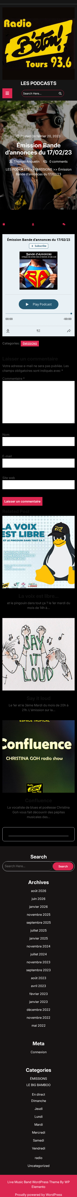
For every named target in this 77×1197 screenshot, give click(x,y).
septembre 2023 (38, 970)
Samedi (38, 1140)
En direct (38, 1094)
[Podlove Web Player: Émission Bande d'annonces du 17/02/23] (38, 285)
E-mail (7, 456)
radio (38, 1158)
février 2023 (38, 994)
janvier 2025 (38, 938)
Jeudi (39, 1109)
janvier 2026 (38, 907)
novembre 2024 (38, 946)
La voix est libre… (39, 596)
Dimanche (38, 1101)
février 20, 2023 (18, 223)
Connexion (39, 1052)
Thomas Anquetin (48, 223)
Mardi (38, 1124)
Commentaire (13, 379)
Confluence (38, 800)
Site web (8, 478)
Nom (5, 435)
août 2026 (38, 891)
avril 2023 (38, 986)
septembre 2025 (38, 922)
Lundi (39, 1117)
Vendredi (38, 1148)
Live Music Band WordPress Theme (34, 1182)
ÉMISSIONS (43, 169)
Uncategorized (39, 1166)
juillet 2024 (38, 954)
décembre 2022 (38, 1010)
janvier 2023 (38, 1002)
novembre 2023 (38, 962)
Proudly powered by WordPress (38, 1195)
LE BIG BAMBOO (38, 1085)
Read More (37, 552)
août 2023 (38, 978)
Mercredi (38, 1132)
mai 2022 (39, 1025)
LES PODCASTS (38, 83)
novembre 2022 (38, 1018)
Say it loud (39, 698)
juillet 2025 (38, 930)
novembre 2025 (38, 915)
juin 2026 (38, 899)
